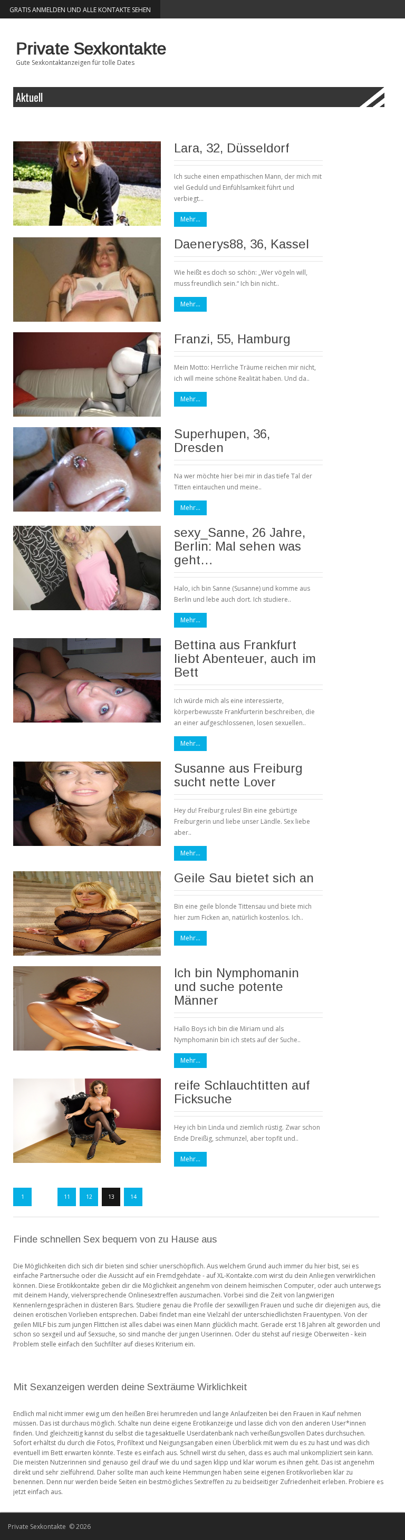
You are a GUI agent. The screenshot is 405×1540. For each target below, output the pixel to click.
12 (89, 1196)
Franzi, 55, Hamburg (232, 339)
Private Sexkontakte (91, 48)
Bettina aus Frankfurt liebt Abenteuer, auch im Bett (245, 658)
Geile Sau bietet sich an (244, 878)
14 (133, 1196)
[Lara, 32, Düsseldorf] (87, 183)
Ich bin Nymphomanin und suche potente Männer (236, 986)
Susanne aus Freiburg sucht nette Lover (238, 775)
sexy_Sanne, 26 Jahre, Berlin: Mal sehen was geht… (239, 546)
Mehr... (190, 219)
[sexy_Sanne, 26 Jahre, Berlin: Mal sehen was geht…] (87, 568)
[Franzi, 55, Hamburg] (87, 374)
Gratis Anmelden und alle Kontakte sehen (80, 9)
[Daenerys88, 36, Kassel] (87, 279)
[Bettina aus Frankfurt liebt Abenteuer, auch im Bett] (87, 680)
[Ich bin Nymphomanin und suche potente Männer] (87, 1008)
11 (67, 1196)
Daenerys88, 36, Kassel (241, 244)
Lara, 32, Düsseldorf (231, 148)
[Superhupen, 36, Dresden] (87, 469)
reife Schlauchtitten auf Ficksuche (242, 1092)
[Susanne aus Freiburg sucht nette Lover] (87, 804)
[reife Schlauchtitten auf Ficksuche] (87, 1121)
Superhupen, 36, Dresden (222, 441)
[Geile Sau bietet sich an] (87, 913)
